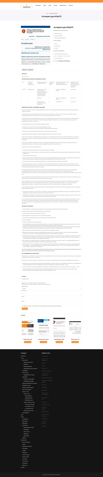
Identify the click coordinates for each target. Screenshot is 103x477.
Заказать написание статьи (29, 402)
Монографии (24, 423)
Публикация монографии (29, 381)
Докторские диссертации (47, 377)
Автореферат (25, 370)
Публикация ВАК (28, 395)
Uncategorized (45, 356)
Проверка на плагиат (26, 385)
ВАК (42, 399)
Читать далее (27, 342)
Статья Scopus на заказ (29, 404)
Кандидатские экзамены (27, 446)
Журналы (24, 438)
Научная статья (25, 372)
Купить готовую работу (26, 389)
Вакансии (44, 423)
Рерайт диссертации (28, 366)
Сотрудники (44, 426)
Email (23, 301)
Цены (50, 5)
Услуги (44, 5)
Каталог (55, 5)
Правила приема (25, 76)
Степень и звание (25, 454)
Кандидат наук (45, 418)
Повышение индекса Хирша (28, 387)
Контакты (71, 5)
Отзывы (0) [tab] (30, 69)
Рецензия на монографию (29, 379)
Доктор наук (44, 416)
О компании (38, 5)
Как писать (44, 384)
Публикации (24, 452)
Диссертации (24, 360)
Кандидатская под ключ (28, 362)
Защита (23, 444)
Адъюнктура (24, 459)
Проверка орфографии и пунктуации (29, 383)
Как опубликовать (45, 394)
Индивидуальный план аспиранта (30, 368)
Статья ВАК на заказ (29, 408)
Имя (23, 296)
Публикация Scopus (29, 400)
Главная (47, 13)
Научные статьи (25, 391)
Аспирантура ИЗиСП (53, 13)
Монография (24, 377)
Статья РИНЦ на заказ (29, 406)
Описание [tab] (24, 69)
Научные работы (25, 456)
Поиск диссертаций (26, 442)
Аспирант (24, 450)
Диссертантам (63, 5)
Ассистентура (25, 461)
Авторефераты (25, 419)
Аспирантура (61, 61)
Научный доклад (25, 412)
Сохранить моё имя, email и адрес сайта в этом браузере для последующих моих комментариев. (42, 305)
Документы (44, 382)
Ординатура (26, 433)
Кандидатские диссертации (47, 380)
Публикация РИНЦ (28, 398)
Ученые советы (27, 431)
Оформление (44, 387)
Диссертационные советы (29, 427)
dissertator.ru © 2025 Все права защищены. (51, 474)
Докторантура (26, 435)
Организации (67, 61)
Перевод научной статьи (28, 410)
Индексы (43, 409)
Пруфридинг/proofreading (29, 374)
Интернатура (24, 463)
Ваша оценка (25, 286)
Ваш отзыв (24, 290)
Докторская (26, 364)
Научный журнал (45, 411)
